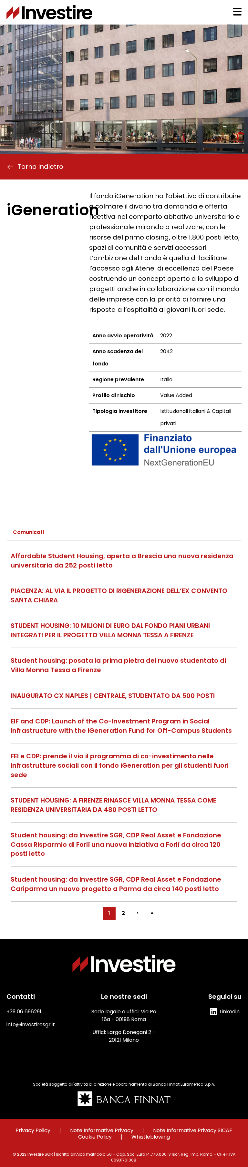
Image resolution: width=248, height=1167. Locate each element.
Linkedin (230, 1011)
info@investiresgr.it (30, 1024)
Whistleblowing (150, 1137)
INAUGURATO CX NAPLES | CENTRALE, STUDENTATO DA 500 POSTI (113, 695)
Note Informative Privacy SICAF (192, 1130)
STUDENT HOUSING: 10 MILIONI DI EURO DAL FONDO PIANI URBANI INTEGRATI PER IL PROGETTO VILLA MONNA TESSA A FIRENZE (110, 630)
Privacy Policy (33, 1130)
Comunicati (28, 532)
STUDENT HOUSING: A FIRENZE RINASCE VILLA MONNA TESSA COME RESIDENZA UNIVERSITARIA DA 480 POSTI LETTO (113, 805)
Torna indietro (40, 166)
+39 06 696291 (23, 1011)
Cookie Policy (95, 1137)
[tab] (28, 532)
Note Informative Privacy (101, 1130)
